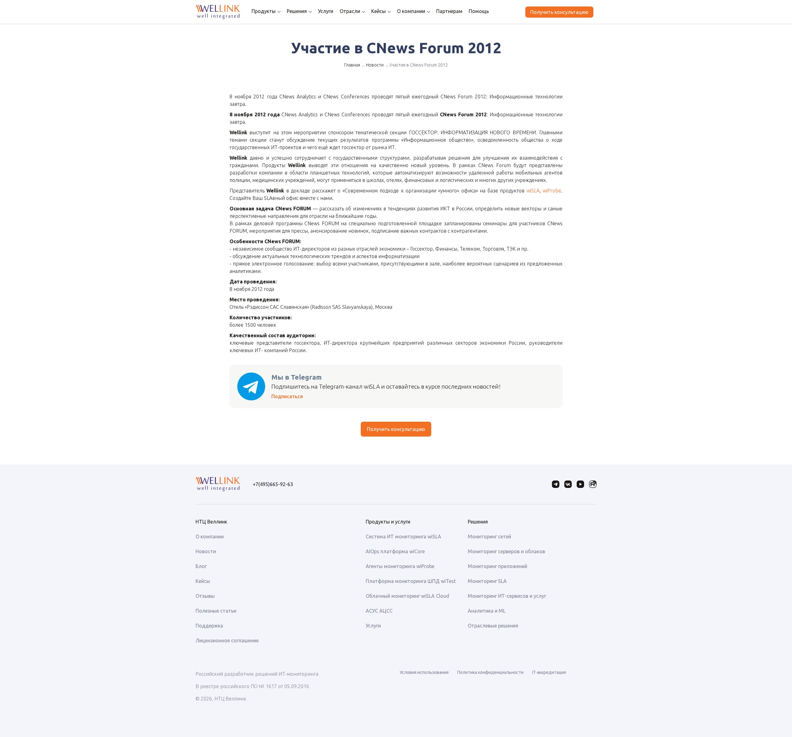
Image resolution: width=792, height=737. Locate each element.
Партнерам (449, 11)
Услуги (325, 11)
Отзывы (205, 596)
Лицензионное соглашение (227, 640)
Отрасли (350, 11)
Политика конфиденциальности (490, 672)
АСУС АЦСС (379, 611)
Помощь (479, 11)
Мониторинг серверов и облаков (506, 551)
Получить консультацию (559, 12)
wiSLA (533, 190)
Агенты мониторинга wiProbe (400, 566)
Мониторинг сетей (489, 536)
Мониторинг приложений (497, 566)
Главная (352, 64)
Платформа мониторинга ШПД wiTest (411, 581)
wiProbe (552, 190)
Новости (375, 64)
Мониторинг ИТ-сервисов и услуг (507, 596)
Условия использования (424, 672)
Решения (297, 11)
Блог (201, 566)
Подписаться (287, 396)
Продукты (264, 11)
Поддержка (209, 625)
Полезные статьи (216, 611)
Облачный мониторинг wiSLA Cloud (407, 596)
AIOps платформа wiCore (395, 551)
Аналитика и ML (487, 611)
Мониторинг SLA (487, 581)
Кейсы (378, 11)
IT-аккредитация (549, 672)
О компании (411, 11)
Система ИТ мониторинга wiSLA (403, 536)
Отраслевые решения (493, 625)
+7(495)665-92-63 (273, 484)
